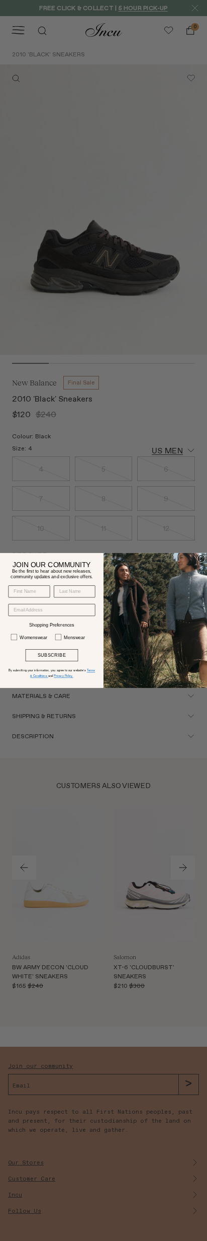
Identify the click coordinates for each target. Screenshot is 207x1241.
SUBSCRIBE (52, 655)
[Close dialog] (201, 559)
